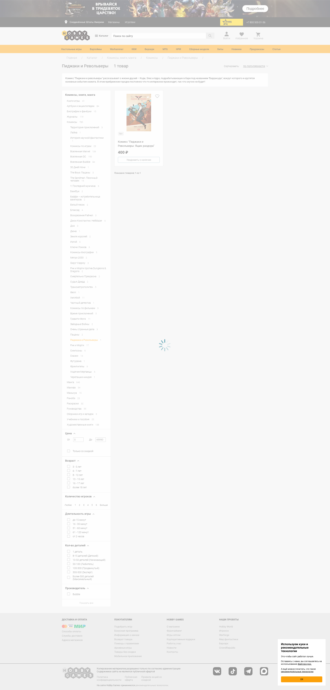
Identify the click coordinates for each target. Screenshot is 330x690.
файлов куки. (305, 664)
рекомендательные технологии (297, 671)
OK (301, 679)
